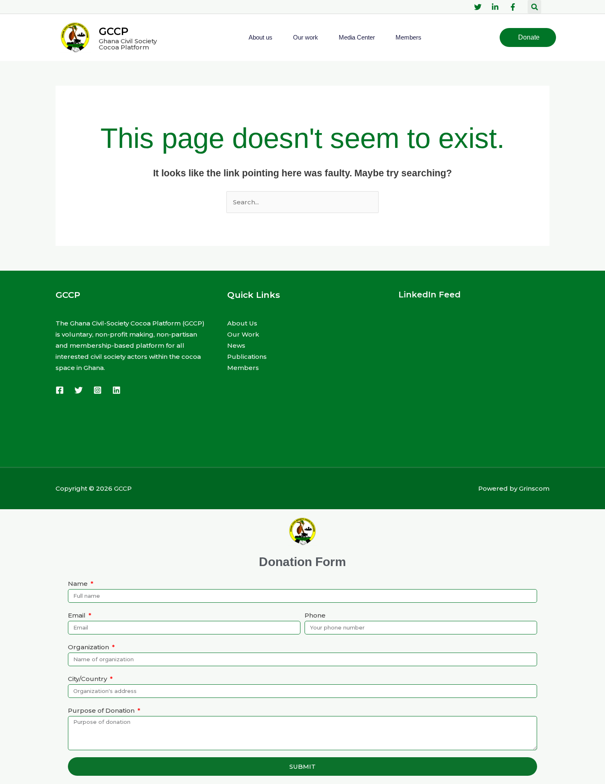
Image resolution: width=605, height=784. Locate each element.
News (236, 345)
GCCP (113, 31)
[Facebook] (60, 390)
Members (408, 37)
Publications (247, 356)
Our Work (243, 334)
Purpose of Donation (102, 710)
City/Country (88, 679)
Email (77, 615)
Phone (315, 615)
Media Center (357, 37)
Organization (89, 647)
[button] (534, 7)
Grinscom (534, 488)
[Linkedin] (116, 390)
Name (78, 583)
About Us (242, 323)
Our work (305, 37)
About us (260, 37)
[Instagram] (97, 390)
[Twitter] (78, 390)
